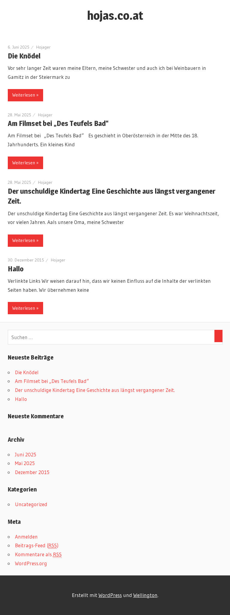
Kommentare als (38, 554)
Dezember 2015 (32, 472)
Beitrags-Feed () (36, 545)
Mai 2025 (25, 463)
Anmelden (26, 536)
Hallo (16, 268)
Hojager (43, 47)
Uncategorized (31, 504)
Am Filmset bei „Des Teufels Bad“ (58, 123)
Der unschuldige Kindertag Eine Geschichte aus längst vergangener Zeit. (95, 390)
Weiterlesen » (25, 95)
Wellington (145, 595)
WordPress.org (31, 563)
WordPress (110, 595)
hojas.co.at (115, 15)
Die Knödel (24, 56)
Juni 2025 (25, 454)
